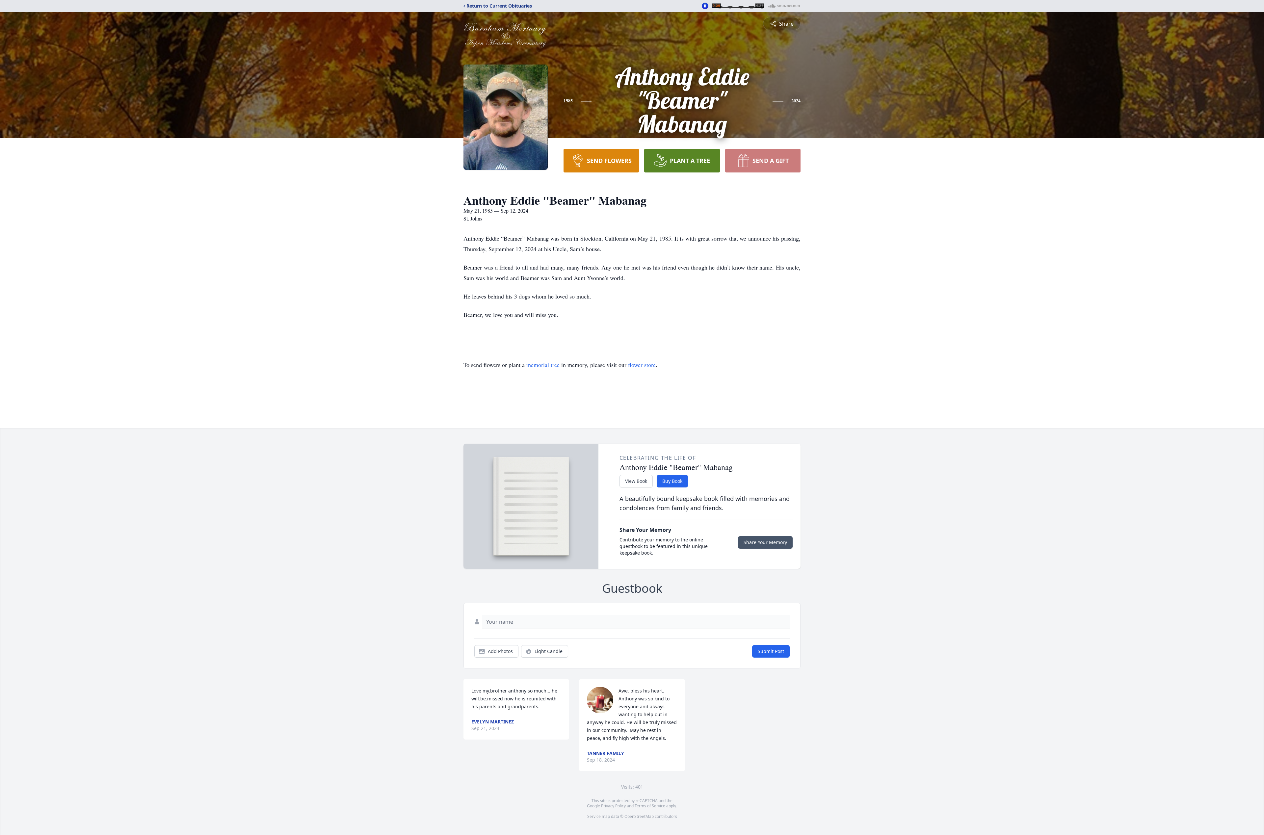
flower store (642, 365)
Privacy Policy (613, 806)
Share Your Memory (765, 542)
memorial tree (543, 365)
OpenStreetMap (639, 816)
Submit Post (771, 651)
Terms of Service (650, 806)
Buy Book (672, 481)
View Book (636, 481)
